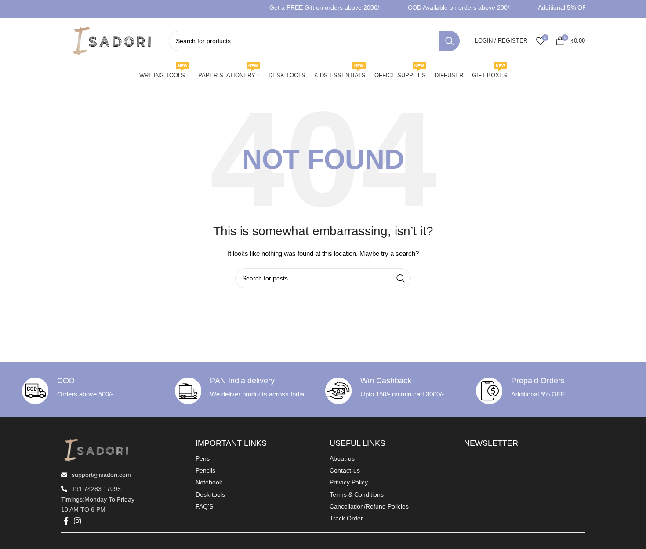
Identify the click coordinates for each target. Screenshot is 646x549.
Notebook (209, 482)
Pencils (205, 470)
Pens (203, 458)
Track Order (346, 518)
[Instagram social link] (77, 520)
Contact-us (345, 470)
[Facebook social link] (66, 520)
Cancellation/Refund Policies (369, 506)
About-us (342, 458)
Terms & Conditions (357, 494)
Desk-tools (210, 494)
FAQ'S (204, 506)
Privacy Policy (349, 482)
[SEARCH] (449, 41)
